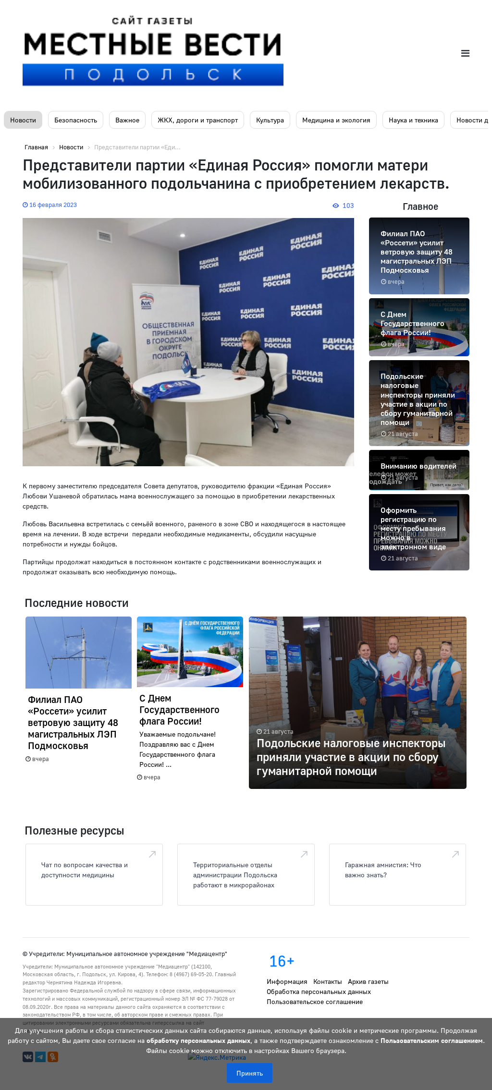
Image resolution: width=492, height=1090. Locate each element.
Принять (249, 1073)
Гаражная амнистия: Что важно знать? (383, 869)
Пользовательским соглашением (432, 1040)
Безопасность (75, 120)
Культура (270, 120)
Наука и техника (413, 120)
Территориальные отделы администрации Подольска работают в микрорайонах (235, 874)
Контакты (327, 981)
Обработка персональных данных (319, 991)
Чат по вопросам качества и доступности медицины (84, 869)
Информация (287, 981)
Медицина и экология (336, 120)
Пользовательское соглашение (315, 1001)
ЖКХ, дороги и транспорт (198, 120)
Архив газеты (368, 981)
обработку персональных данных (198, 1040)
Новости (23, 120)
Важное (127, 120)
